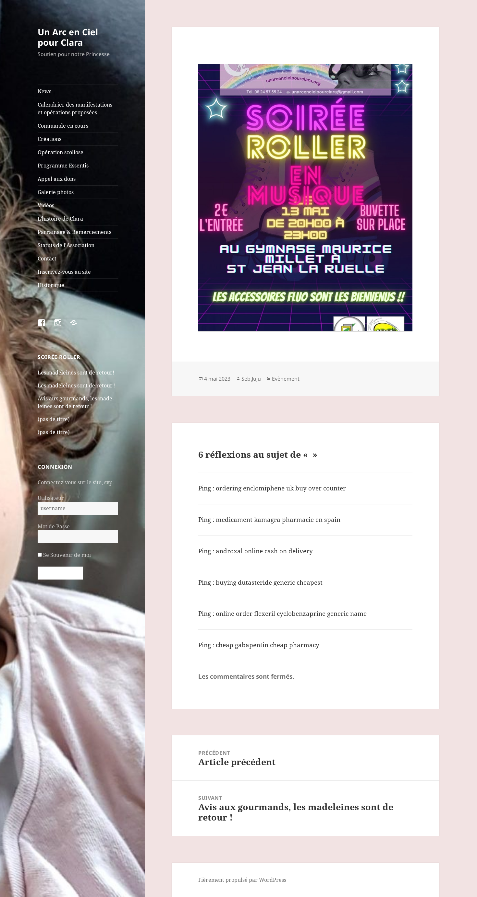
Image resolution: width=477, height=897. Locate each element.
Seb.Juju (251, 378)
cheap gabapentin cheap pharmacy (267, 645)
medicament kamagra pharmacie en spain (278, 519)
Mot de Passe (54, 526)
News (44, 91)
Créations (49, 139)
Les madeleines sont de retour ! (77, 385)
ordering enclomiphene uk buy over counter (281, 488)
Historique (51, 285)
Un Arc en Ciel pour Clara (68, 37)
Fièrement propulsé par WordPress (242, 879)
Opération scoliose (60, 152)
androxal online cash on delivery (264, 551)
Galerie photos (56, 192)
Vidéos (46, 205)
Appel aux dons (57, 178)
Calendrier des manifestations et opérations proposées (75, 108)
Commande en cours (63, 125)
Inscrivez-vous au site (64, 271)
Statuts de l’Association (66, 245)
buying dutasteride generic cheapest (269, 582)
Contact (47, 258)
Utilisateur (51, 497)
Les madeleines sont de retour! (76, 372)
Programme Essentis (63, 165)
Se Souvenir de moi (66, 554)
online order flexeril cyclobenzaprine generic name (291, 613)
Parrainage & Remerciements (74, 232)
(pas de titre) (54, 419)
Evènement (286, 378)
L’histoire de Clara (60, 218)
